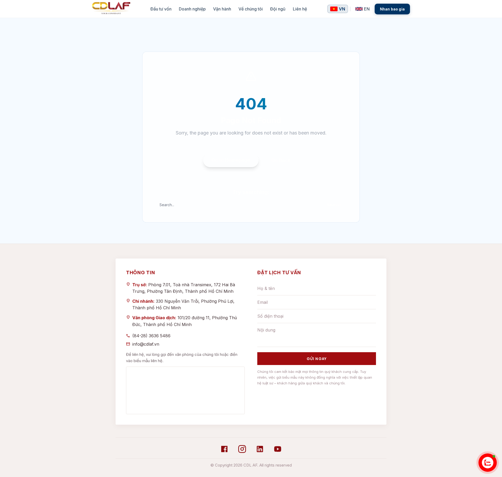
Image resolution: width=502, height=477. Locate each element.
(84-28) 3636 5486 (151, 335)
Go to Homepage (231, 160)
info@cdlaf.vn (145, 344)
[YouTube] (277, 449)
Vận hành (222, 9)
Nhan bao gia (392, 9)
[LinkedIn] (260, 449)
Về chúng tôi (250, 9)
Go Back (280, 160)
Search (334, 205)
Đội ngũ (278, 9)
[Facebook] (224, 449)
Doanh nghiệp (192, 9)
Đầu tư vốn (161, 9)
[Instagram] (242, 449)
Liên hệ (300, 9)
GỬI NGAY (317, 358)
